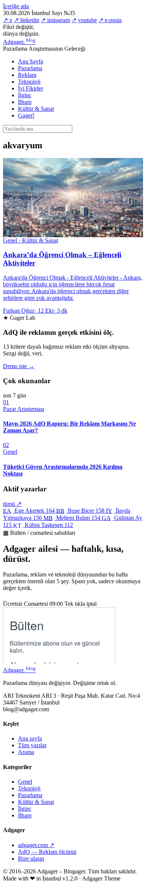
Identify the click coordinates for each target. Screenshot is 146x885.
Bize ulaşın (31, 858)
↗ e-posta (110, 20)
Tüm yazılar (32, 745)
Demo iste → (18, 366)
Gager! (26, 115)
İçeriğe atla (16, 6)
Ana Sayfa (30, 61)
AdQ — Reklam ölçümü (47, 852)
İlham (24, 102)
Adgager (19, 42)
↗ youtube (84, 20)
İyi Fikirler (30, 88)
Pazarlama (30, 68)
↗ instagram (55, 20)
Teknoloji (29, 81)
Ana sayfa (30, 738)
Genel (25, 781)
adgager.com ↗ (36, 845)
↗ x (7, 20)
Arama (26, 752)
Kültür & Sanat (36, 108)
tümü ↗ (12, 504)
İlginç (24, 95)
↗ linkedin (26, 20)
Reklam (27, 75)
